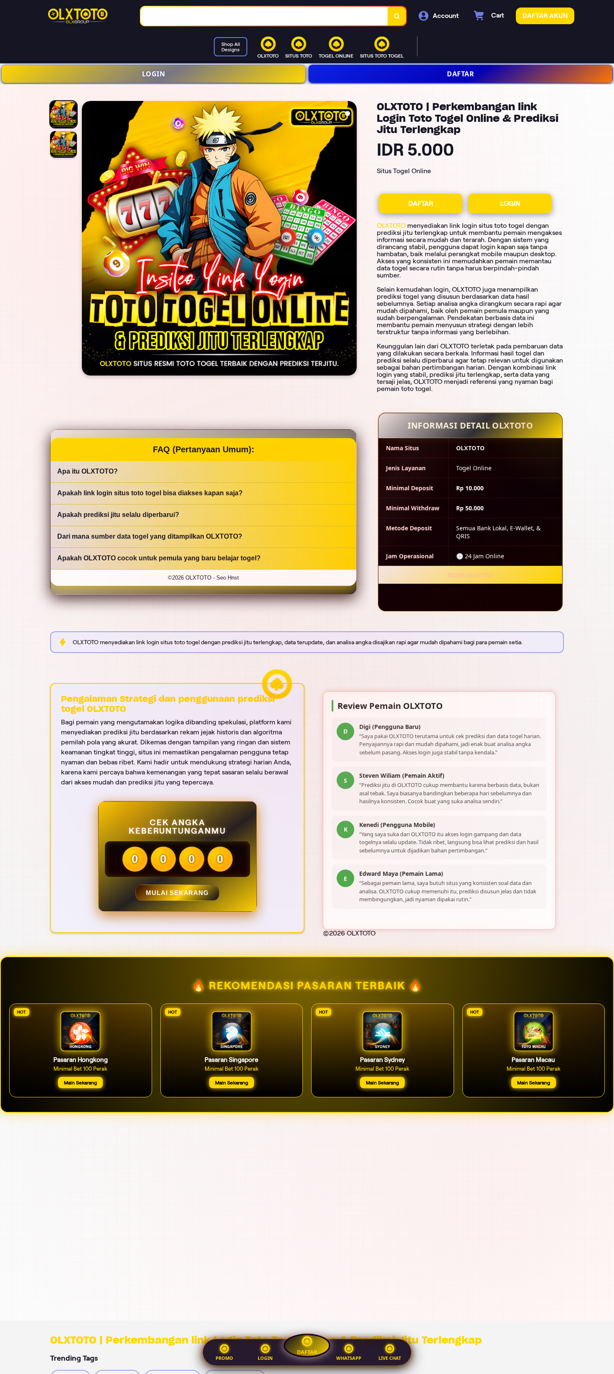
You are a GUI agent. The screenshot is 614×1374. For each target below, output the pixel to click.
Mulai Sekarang (177, 892)
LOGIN (153, 73)
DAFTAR (460, 73)
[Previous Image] (88, 239)
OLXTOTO (391, 225)
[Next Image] (350, 239)
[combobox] (264, 16)
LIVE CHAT (389, 1358)
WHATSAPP (348, 1358)
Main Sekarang (80, 1082)
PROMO (224, 1358)
